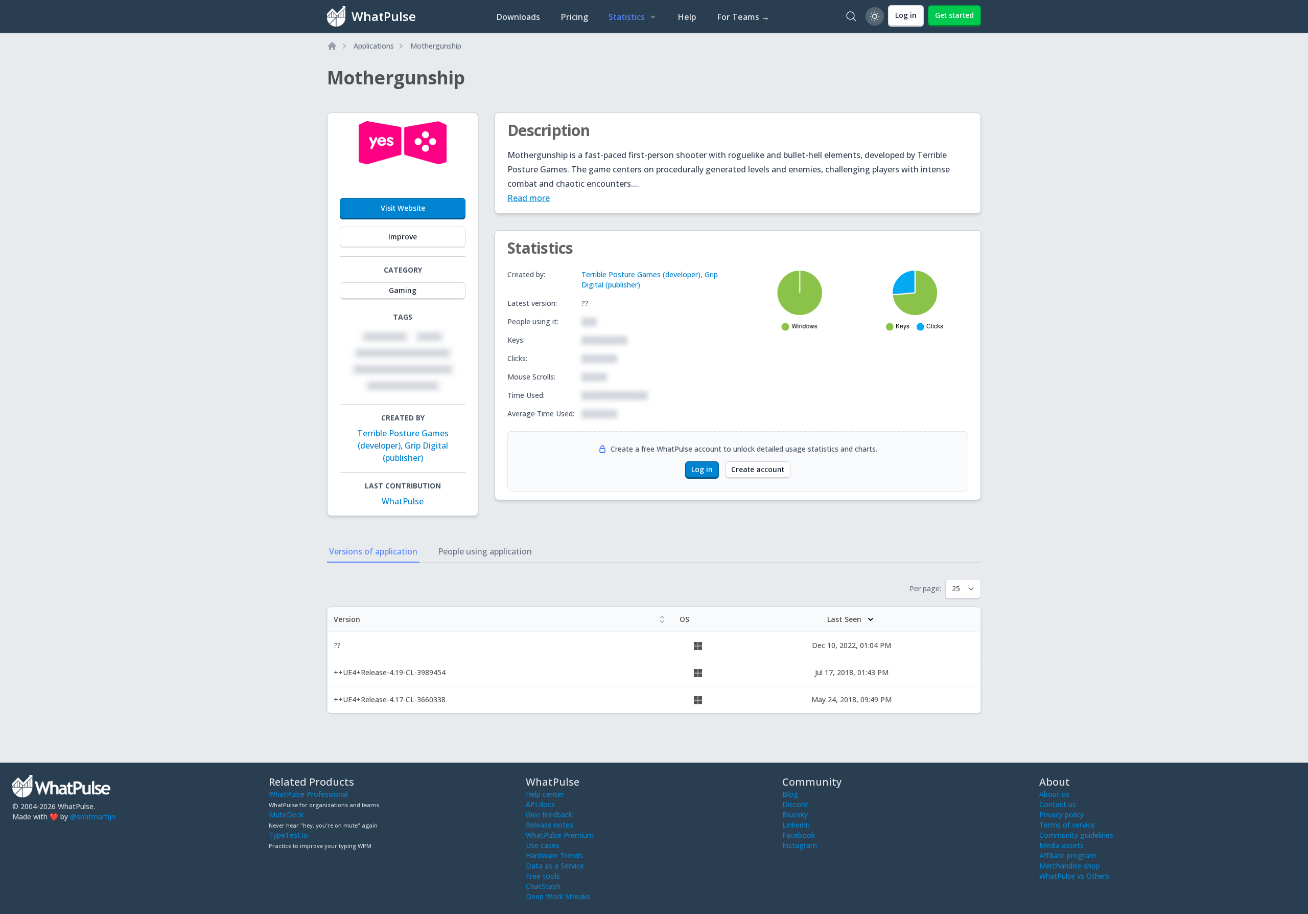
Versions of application (373, 551)
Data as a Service (555, 866)
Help (687, 17)
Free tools (543, 876)
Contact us (1057, 804)
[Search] (851, 16)
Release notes (549, 825)
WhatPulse (403, 501)
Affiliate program (1067, 855)
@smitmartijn (92, 816)
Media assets (1061, 845)
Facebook (798, 835)
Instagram (799, 845)
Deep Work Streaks (558, 896)
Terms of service (1067, 825)
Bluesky (795, 814)
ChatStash (543, 886)
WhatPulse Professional (308, 794)
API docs (540, 804)
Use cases (542, 845)
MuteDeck (286, 814)
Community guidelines (1076, 835)
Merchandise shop (1069, 866)
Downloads (518, 17)
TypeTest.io (288, 835)
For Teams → (743, 17)
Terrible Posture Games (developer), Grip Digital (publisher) (403, 445)
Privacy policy (1061, 814)
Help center (545, 794)
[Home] (332, 46)
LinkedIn (796, 825)
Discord (795, 804)
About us (1054, 794)
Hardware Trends (554, 855)
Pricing (574, 17)
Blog (790, 794)
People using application (485, 551)
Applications (374, 46)
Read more (528, 198)
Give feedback (549, 814)
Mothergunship (435, 46)
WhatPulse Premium (560, 835)
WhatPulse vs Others (1074, 876)
